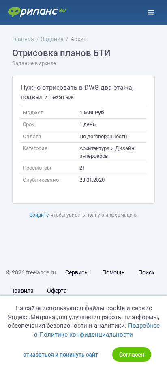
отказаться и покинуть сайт (60, 354)
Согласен (131, 354)
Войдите (39, 215)
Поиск (146, 272)
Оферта (57, 290)
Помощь (113, 272)
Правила (22, 290)
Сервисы (77, 272)
